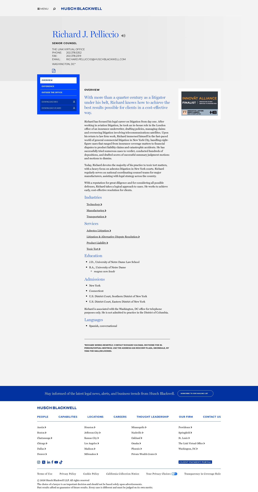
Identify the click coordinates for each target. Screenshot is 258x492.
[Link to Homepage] (81, 9)
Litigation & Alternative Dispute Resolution (112, 236)
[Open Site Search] (54, 8)
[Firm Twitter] (44, 462)
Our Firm (186, 416)
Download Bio (50, 102)
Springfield (185, 432)
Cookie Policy (91, 473)
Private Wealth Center (143, 454)
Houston (89, 427)
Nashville (136, 432)
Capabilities (68, 416)
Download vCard (52, 108)
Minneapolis (138, 427)
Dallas (41, 448)
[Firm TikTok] (61, 462)
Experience (48, 86)
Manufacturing (96, 210)
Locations (95, 416)
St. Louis (183, 438)
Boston (41, 432)
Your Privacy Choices (159, 473)
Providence (185, 427)
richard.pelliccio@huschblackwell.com (96, 59)
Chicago (41, 443)
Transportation (96, 216)
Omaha (135, 443)
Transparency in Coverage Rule (202, 473)
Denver (41, 454)
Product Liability (97, 243)
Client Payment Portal (195, 462)
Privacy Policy (68, 473)
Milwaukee (90, 454)
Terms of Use (44, 473)
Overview (47, 80)
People (42, 416)
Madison (89, 448)
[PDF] (53, 70)
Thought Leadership (153, 416)
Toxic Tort (93, 249)
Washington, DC (63, 64)
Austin (41, 427)
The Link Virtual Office (68, 49)
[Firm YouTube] (56, 462)
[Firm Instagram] (39, 462)
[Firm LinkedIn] (49, 462)
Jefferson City (91, 432)
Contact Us (212, 416)
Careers (120, 416)
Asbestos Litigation (98, 230)
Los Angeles (91, 443)
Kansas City (90, 438)
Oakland (136, 438)
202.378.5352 (74, 52)
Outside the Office (52, 92)
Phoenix (135, 448)
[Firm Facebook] (52, 462)
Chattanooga (44, 438)
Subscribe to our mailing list (194, 393)
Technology (94, 204)
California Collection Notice (122, 473)
